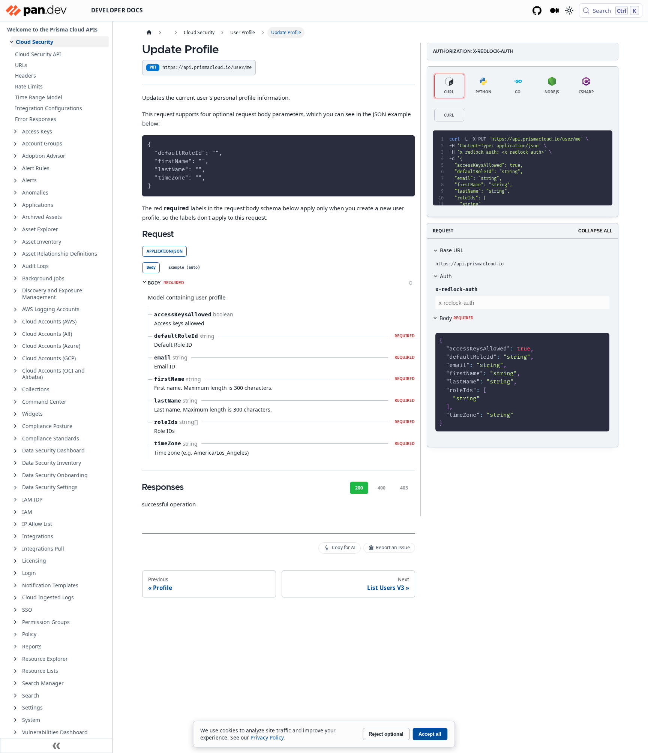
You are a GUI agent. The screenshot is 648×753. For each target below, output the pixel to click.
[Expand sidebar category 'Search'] (15, 695)
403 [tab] (404, 488)
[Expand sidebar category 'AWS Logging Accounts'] (15, 309)
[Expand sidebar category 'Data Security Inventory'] (15, 463)
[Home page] (149, 32)
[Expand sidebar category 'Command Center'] (15, 401)
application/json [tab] (165, 251)
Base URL (451, 250)
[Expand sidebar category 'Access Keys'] (15, 131)
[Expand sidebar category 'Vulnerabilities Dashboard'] (15, 732)
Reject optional (386, 734)
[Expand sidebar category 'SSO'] (15, 609)
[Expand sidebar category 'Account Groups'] (15, 144)
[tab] (151, 267)
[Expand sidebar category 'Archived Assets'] (15, 217)
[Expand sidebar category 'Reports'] (15, 646)
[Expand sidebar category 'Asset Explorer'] (15, 229)
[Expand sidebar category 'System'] (15, 720)
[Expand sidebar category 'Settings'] (15, 708)
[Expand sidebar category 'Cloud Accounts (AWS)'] (15, 321)
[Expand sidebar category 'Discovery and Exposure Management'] (15, 290)
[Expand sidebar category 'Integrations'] (15, 536)
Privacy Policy (267, 737)
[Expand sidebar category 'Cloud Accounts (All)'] (15, 334)
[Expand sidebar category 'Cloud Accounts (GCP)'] (15, 358)
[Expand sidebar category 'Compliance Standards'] (15, 438)
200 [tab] (359, 488)
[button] (60, 41)
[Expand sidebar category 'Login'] (15, 573)
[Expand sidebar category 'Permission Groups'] (15, 622)
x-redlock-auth (456, 289)
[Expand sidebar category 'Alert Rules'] (15, 168)
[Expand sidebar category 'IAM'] (15, 512)
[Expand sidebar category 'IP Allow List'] (15, 524)
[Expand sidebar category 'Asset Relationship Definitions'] (15, 254)
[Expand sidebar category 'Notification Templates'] (15, 585)
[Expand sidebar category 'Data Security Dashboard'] (15, 451)
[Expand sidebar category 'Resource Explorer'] (15, 659)
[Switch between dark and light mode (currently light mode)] (568, 10)
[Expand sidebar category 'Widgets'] (15, 414)
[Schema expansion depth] (410, 283)
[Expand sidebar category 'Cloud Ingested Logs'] (15, 597)
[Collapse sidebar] (56, 745)
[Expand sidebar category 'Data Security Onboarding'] (15, 475)
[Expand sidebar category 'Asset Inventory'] (15, 241)
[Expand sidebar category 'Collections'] (15, 389)
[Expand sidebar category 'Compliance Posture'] (15, 426)
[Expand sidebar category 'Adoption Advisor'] (15, 156)
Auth (446, 276)
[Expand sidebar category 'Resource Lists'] (15, 671)
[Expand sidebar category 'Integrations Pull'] (15, 548)
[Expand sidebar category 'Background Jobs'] (15, 278)
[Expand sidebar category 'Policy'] (15, 634)
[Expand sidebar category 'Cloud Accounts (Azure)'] (15, 346)
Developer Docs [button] (117, 10)
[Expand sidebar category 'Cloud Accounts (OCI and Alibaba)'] (15, 370)
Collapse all (595, 231)
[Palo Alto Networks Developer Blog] (555, 10)
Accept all (429, 734)
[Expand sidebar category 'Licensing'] (15, 561)
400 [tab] (382, 488)
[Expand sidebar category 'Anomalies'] (15, 192)
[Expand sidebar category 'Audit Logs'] (15, 266)
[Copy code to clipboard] (406, 144)
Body (457, 318)
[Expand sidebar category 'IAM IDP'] (15, 499)
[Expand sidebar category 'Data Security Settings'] (15, 487)
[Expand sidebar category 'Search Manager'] (15, 683)
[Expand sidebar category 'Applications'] (15, 205)
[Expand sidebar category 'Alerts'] (15, 180)
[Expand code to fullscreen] (603, 139)
